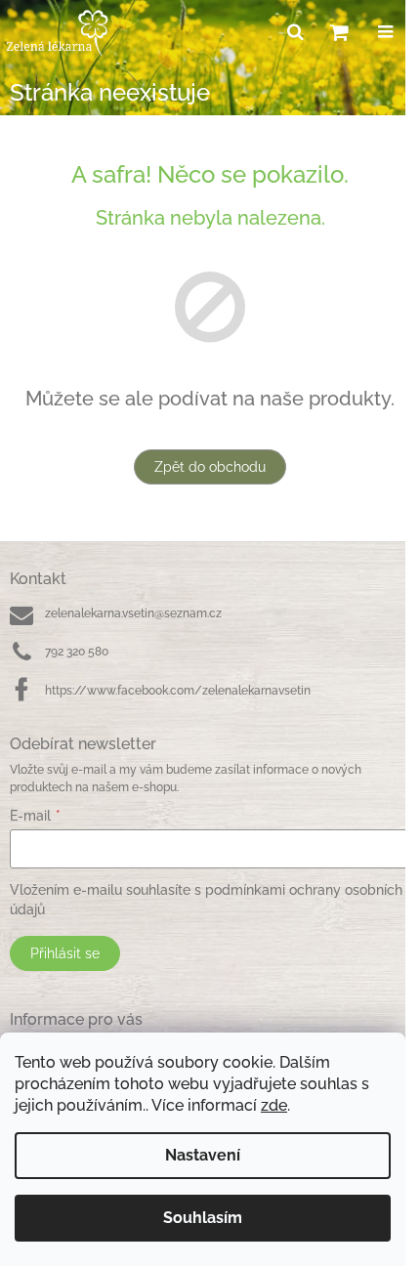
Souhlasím (202, 1217)
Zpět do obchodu (210, 467)
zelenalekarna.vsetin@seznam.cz (133, 613)
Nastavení (202, 1155)
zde (274, 1105)
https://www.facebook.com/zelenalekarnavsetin (178, 690)
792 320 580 (76, 651)
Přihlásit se (65, 953)
